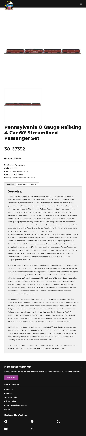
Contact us (9, 389)
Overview (10, 184)
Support (33, 184)
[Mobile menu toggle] (81, 3)
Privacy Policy (10, 401)
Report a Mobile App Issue (15, 405)
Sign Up (11, 378)
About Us (8, 393)
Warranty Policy (11, 397)
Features (22, 184)
